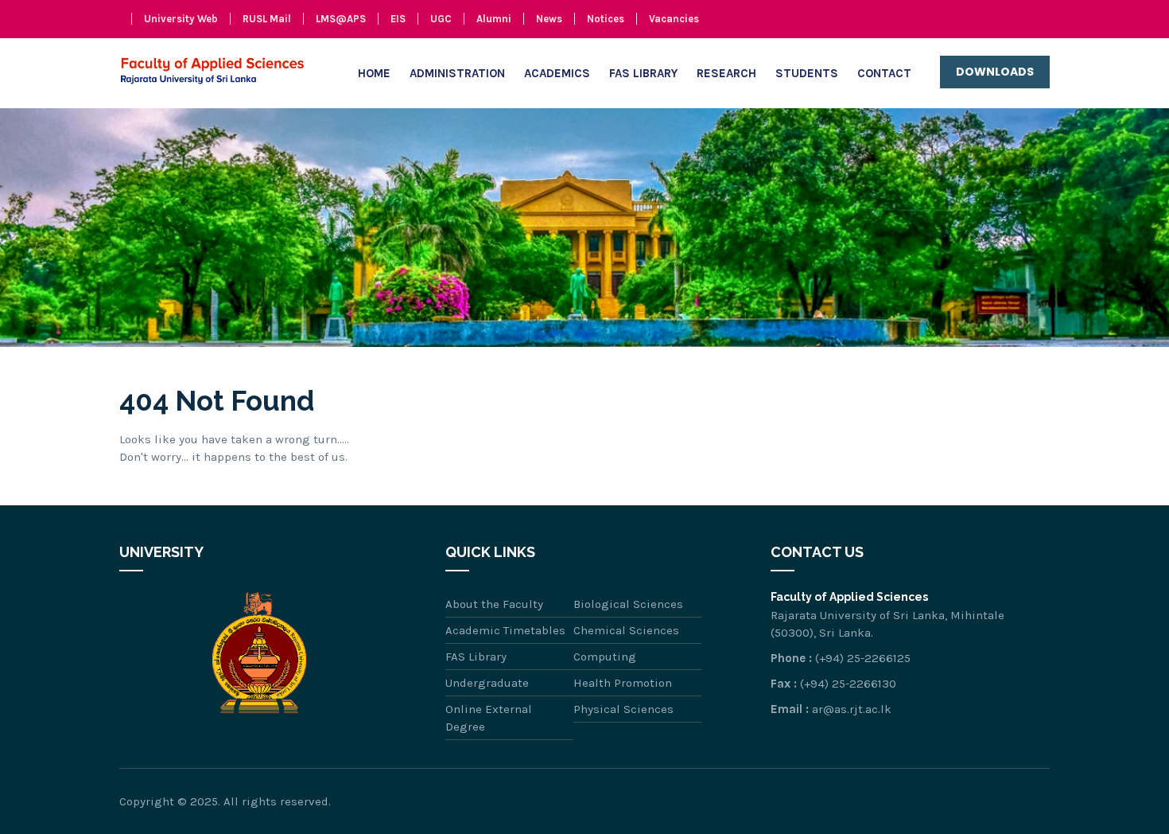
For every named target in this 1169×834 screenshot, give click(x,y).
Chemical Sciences (626, 630)
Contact (884, 73)
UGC (441, 19)
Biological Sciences (628, 604)
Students (806, 73)
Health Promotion (622, 683)
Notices (605, 19)
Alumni (493, 19)
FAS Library (643, 73)
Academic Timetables (505, 630)
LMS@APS (341, 19)
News (549, 19)
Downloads (995, 72)
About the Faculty (494, 604)
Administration (457, 73)
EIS (398, 19)
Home (374, 73)
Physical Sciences (623, 709)
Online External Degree (488, 718)
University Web (181, 19)
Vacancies (674, 19)
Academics (557, 73)
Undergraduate (487, 683)
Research (726, 73)
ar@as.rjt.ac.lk (851, 709)
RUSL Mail (267, 19)
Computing (604, 656)
